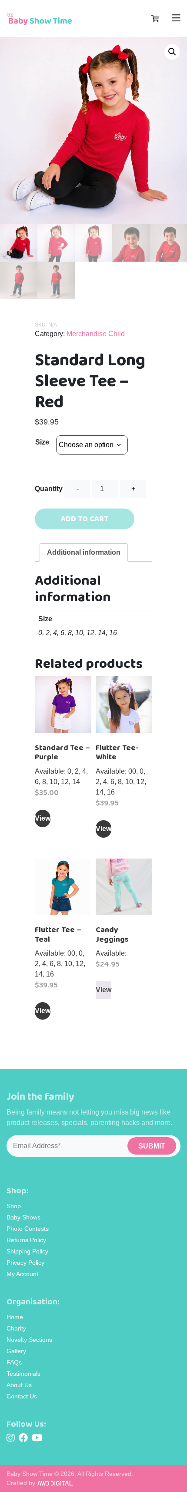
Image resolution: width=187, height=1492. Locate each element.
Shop (14, 1205)
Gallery (16, 1350)
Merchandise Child (96, 333)
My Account (22, 1273)
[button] (172, 52)
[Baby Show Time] (39, 18)
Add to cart (84, 519)
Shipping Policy (27, 1251)
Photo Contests (28, 1228)
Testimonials (23, 1373)
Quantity (49, 488)
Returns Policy (26, 1239)
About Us (19, 1384)
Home (15, 1316)
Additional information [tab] (83, 552)
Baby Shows (23, 1217)
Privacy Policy (25, 1262)
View (42, 818)
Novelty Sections (29, 1339)
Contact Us (22, 1396)
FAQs (14, 1362)
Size (42, 442)
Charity (16, 1328)
